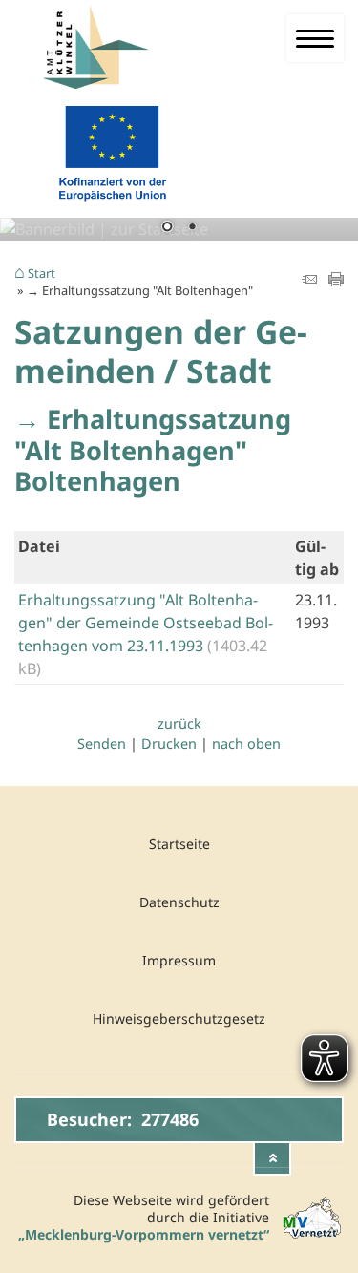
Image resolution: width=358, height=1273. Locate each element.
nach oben (246, 743)
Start (41, 274)
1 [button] (167, 228)
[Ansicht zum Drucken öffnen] (336, 280)
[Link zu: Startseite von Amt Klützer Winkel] (110, 47)
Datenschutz (179, 902)
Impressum (179, 960)
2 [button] (191, 228)
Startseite (179, 844)
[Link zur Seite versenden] (309, 280)
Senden (101, 743)
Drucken (169, 743)
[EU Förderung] (112, 205)
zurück (179, 723)
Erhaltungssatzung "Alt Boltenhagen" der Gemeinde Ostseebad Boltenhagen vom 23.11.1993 (145, 622)
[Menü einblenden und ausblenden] (315, 38)
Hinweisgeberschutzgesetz (179, 1018)
